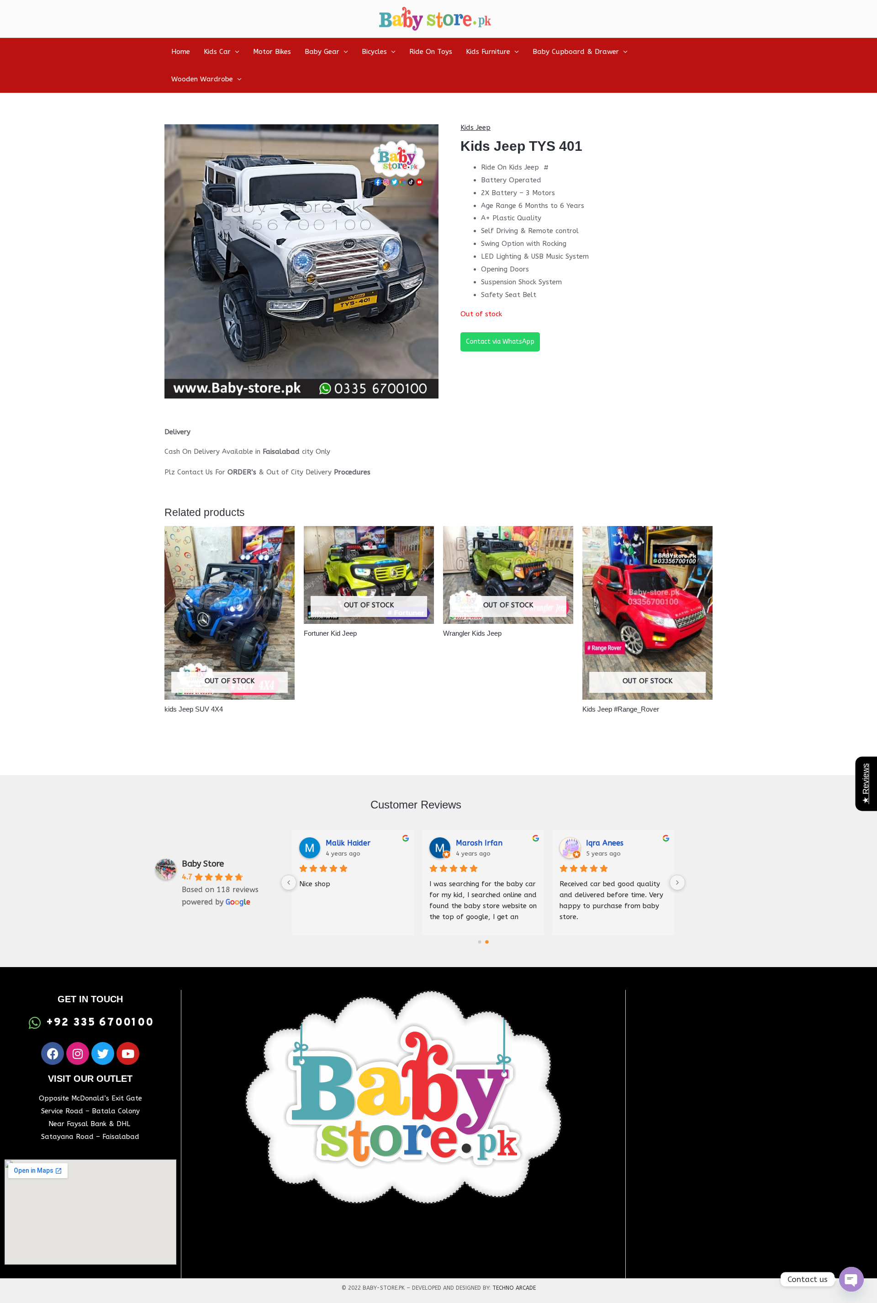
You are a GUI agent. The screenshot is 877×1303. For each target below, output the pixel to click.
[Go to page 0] (479, 941)
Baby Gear (322, 52)
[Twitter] (102, 1053)
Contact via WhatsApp (500, 342)
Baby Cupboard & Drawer (576, 52)
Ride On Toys (430, 52)
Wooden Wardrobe (202, 79)
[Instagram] (77, 1053)
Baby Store (203, 864)
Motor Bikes (272, 52)
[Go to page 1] (487, 942)
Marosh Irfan (479, 843)
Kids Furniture (488, 52)
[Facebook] (52, 1053)
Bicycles (374, 52)
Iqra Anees (604, 843)
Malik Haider (348, 843)
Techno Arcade (514, 1288)
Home (180, 52)
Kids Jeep (475, 127)
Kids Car (217, 52)
